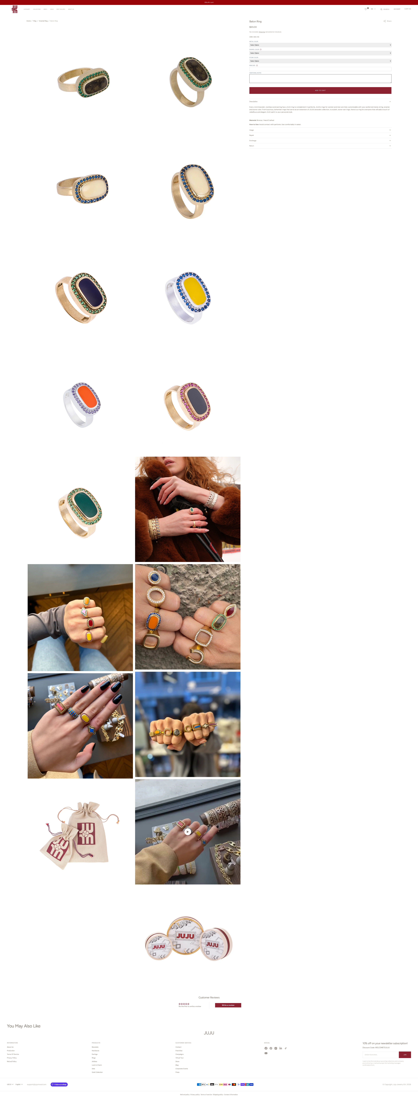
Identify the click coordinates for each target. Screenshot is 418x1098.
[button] (385, 9)
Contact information (231, 1094)
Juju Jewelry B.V (399, 1084)
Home (29, 21)
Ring (34, 21)
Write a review (228, 1005)
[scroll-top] (413, 1093)
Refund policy (185, 1094)
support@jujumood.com (36, 1084)
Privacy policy (195, 1094)
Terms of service (206, 1094)
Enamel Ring (43, 21)
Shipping (262, 32)
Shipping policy (218, 1094)
